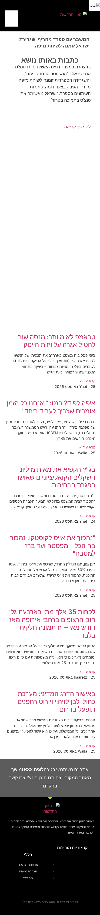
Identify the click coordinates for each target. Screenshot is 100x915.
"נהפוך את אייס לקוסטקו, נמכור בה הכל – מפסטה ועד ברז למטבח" (52, 545)
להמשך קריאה (77, 126)
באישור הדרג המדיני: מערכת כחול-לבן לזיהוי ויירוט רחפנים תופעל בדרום (56, 701)
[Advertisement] (50, 179)
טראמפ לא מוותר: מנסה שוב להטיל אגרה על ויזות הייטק (56, 341)
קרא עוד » (87, 381)
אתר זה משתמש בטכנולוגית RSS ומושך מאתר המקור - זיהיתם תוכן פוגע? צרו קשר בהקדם (50, 778)
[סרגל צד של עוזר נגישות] (94, 5)
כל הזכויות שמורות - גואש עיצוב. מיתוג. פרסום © (50, 902)
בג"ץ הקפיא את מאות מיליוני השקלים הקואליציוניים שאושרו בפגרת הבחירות (54, 477)
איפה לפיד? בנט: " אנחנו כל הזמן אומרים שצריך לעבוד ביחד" (51, 407)
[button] (46, 15)
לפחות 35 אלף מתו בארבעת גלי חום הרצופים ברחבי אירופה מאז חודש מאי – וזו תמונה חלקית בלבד (52, 623)
